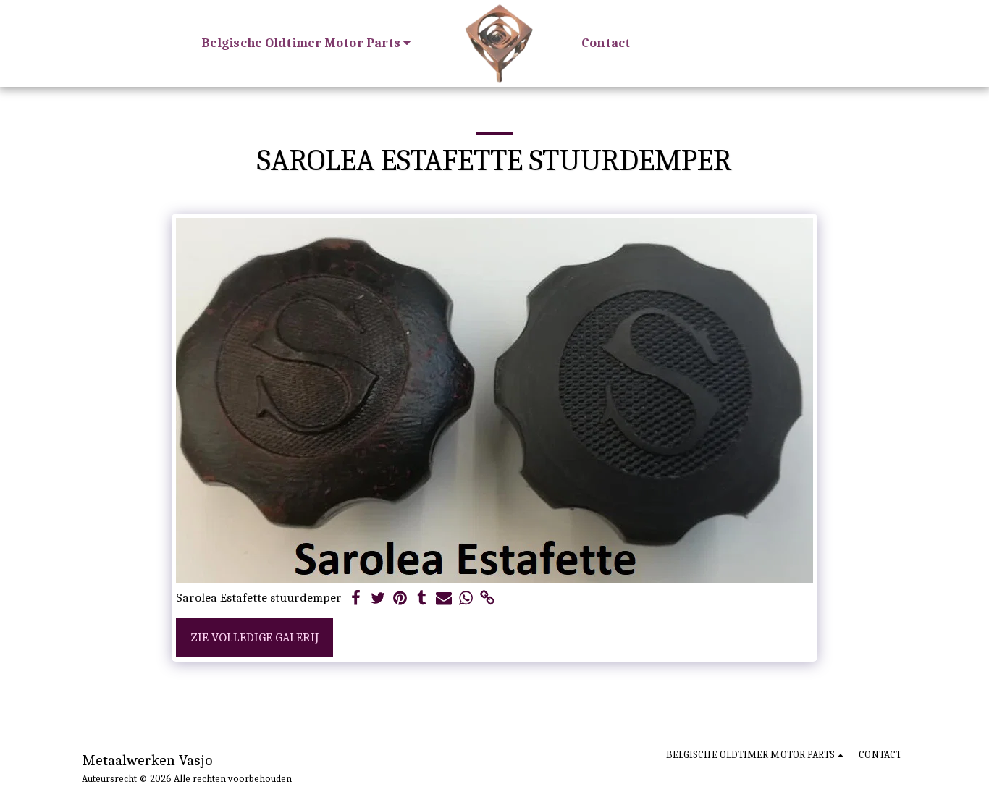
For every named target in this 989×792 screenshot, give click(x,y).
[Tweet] (378, 598)
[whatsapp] (466, 598)
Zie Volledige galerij (254, 637)
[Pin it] (400, 598)
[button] (309, 43)
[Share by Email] (444, 598)
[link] (488, 598)
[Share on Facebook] (356, 598)
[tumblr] (422, 598)
